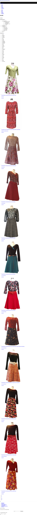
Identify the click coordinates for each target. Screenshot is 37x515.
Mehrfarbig (3, 61)
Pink (2, 48)
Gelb (2, 56)
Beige (3, 34)
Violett (3, 39)
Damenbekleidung (3, 165)
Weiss (3, 52)
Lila (2, 38)
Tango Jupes (3, 25)
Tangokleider (3, 26)
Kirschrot (3, 37)
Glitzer (3, 45)
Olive (3, 47)
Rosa (3, 58)
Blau (2, 53)
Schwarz (3, 49)
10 (1, 498)
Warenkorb (2, 503)
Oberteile (6, 24)
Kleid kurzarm (5, 30)
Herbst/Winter (18, 129)
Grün (3, 55)
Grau (3, 50)
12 (1, 499)
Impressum (2, 506)
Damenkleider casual (7, 23)
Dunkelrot (3, 43)
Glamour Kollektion (18, 346)
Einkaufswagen (2, 3)
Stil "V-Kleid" (5, 29)
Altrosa (3, 40)
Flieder (3, 44)
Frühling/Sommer (7, 22)
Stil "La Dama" (5, 27)
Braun (3, 51)
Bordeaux (3, 35)
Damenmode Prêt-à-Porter (7, 21)
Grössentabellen (3, 505)
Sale (2, 31)
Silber (3, 60)
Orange (3, 57)
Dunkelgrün (3, 42)
